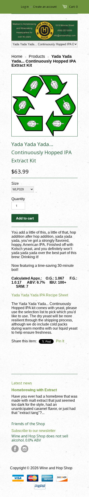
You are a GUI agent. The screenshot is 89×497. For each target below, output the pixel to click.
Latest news (21, 383)
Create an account (45, 7)
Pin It (60, 341)
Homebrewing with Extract (34, 390)
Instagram (24, 448)
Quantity (18, 199)
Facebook (15, 448)
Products (37, 56)
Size (15, 183)
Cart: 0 (73, 7)
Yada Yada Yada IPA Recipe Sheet (39, 295)
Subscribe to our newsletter (33, 431)
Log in (25, 7)
